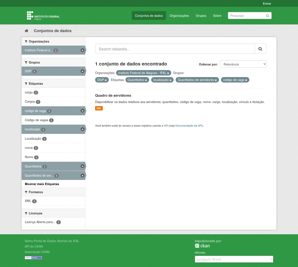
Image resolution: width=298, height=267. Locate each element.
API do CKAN (34, 246)
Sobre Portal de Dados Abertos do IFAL (52, 241)
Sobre (217, 15)
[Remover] (168, 73)
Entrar (267, 3)
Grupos (201, 15)
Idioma (200, 252)
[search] (261, 49)
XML (98, 108)
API (166, 125)
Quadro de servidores (113, 95)
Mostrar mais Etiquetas (42, 184)
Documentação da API (188, 125)
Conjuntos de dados (149, 15)
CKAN (202, 245)
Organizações (179, 15)
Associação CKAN (37, 252)
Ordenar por (208, 64)
